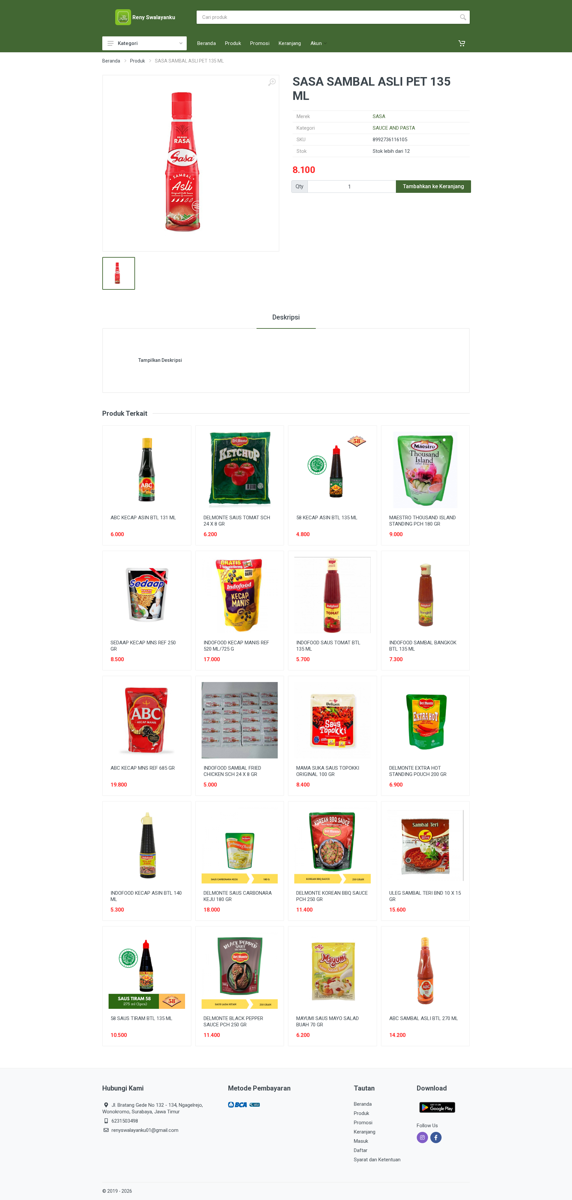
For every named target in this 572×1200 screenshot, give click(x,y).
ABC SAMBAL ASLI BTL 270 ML (423, 1018)
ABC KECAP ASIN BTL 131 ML (143, 518)
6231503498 (125, 1121)
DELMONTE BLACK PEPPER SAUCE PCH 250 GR (233, 1021)
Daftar (360, 1150)
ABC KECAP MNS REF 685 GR (143, 768)
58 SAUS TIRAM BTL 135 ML (141, 1018)
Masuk (361, 1141)
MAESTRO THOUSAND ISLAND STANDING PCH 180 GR (422, 521)
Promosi (363, 1123)
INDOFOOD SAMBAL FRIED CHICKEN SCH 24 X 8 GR (232, 771)
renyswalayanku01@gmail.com (145, 1130)
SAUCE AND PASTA (394, 128)
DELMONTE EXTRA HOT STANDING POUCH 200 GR (418, 771)
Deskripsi (286, 317)
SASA (379, 116)
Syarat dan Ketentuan (377, 1160)
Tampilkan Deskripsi (160, 360)
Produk (137, 61)
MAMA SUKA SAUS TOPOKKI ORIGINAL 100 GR (327, 771)
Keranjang (364, 1132)
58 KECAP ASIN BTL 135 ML (327, 518)
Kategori (128, 43)
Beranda (111, 61)
